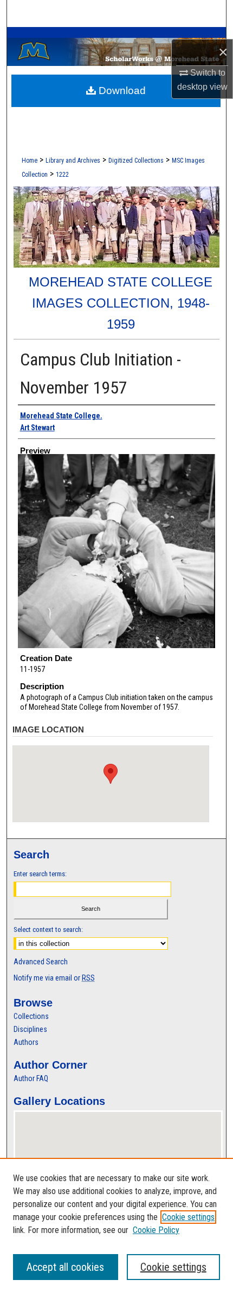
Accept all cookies (65, 1267)
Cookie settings (188, 1217)
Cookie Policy (156, 1230)
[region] (116, 1225)
